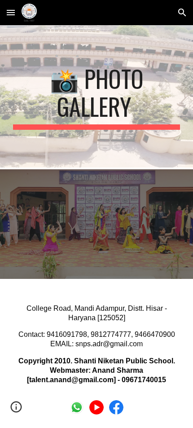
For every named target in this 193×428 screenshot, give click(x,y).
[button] (11, 12)
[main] (96, 97)
